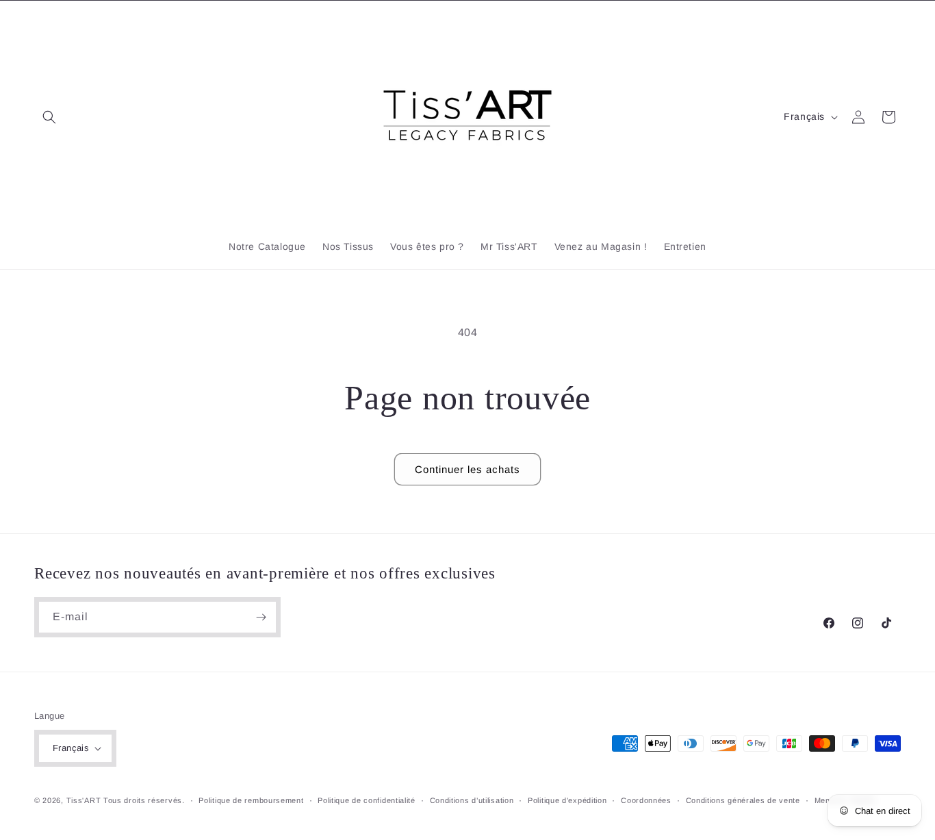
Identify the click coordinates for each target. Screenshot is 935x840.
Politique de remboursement (250, 800)
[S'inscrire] (261, 617)
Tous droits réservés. (144, 800)
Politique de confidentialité (366, 800)
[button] (49, 117)
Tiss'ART (83, 800)
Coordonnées (646, 800)
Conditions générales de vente (743, 800)
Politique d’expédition (567, 800)
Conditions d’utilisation (472, 800)
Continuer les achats (467, 469)
